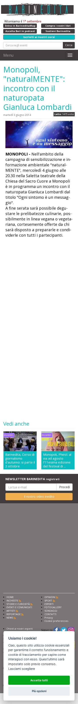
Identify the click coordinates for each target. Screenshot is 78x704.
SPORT (48, 600)
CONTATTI (50, 614)
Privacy (48, 617)
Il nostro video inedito (39, 496)
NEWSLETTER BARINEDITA (32, 479)
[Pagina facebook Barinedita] (56, 630)
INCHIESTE (12, 600)
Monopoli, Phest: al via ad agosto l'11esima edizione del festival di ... (57, 460)
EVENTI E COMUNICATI (19, 607)
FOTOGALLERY (53, 607)
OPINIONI (49, 597)
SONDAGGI (50, 610)
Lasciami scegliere (21, 668)
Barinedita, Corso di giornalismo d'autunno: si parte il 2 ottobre (20, 460)
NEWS (9, 617)
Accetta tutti (39, 680)
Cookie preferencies (56, 620)
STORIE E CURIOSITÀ (18, 604)
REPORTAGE (13, 614)
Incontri (8, 435)
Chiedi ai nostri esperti (19, 628)
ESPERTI (49, 604)
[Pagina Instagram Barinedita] (71, 630)
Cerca (68, 45)
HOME (10, 597)
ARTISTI (10, 610)
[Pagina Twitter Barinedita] (63, 630)
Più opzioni (39, 691)
